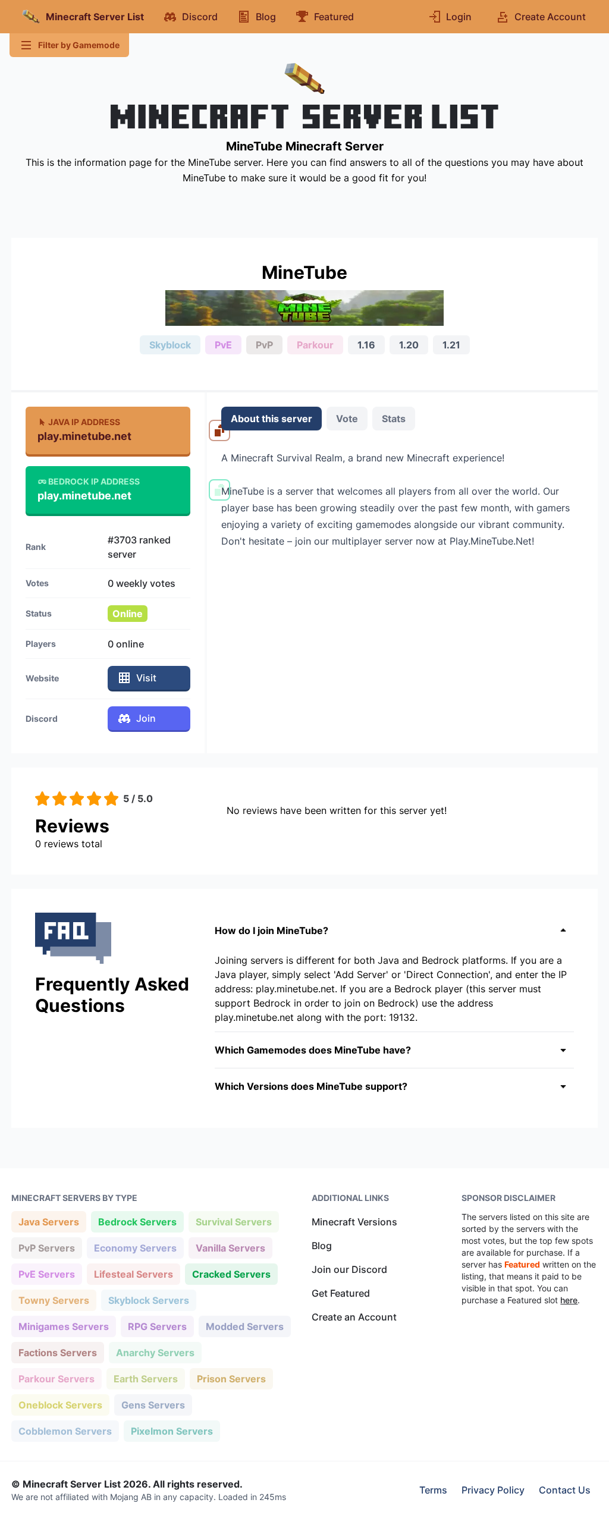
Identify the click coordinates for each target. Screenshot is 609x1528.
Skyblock (170, 345)
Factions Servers (57, 1352)
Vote (347, 419)
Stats (394, 419)
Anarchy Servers (154, 1352)
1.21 (451, 345)
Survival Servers (233, 1221)
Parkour (315, 345)
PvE (223, 345)
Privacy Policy (493, 1490)
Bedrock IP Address (94, 481)
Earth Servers (145, 1378)
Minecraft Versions (354, 1222)
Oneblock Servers (60, 1404)
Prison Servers (231, 1378)
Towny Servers (53, 1300)
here (568, 1300)
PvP (264, 345)
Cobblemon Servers (65, 1431)
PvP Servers (46, 1247)
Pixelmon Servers (171, 1431)
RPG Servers (157, 1326)
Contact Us (565, 1490)
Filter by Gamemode (79, 45)
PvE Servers (46, 1274)
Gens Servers (153, 1404)
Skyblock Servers (148, 1300)
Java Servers (48, 1221)
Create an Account (354, 1317)
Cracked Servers (231, 1274)
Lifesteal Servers (133, 1274)
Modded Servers (244, 1326)
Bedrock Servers (137, 1221)
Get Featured (341, 1293)
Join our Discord (349, 1269)
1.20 (409, 345)
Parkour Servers (56, 1378)
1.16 (366, 345)
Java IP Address (84, 422)
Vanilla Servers (230, 1247)
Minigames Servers (63, 1326)
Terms (433, 1490)
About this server (271, 419)
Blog (322, 1246)
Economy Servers (135, 1247)
